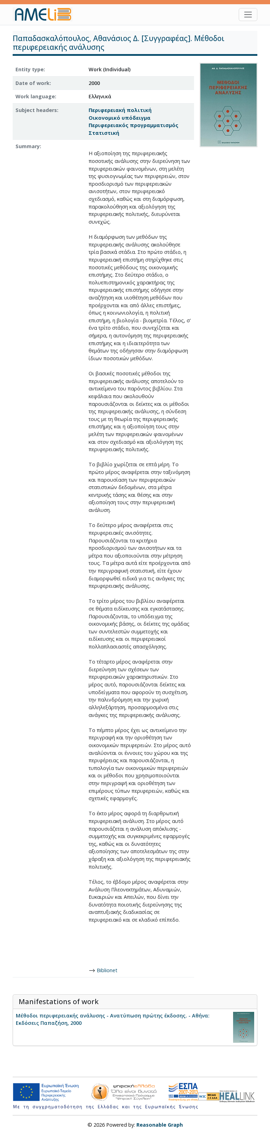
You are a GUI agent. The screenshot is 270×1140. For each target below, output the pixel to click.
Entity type (29, 69)
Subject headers (36, 110)
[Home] (45, 14)
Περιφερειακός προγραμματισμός (133, 125)
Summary (27, 146)
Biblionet (107, 970)
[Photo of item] (228, 104)
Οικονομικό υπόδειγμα (119, 117)
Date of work (32, 83)
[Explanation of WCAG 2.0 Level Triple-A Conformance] (208, 1096)
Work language (35, 96)
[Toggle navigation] (248, 14)
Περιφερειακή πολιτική (120, 110)
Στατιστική (104, 133)
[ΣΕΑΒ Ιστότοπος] (238, 1095)
